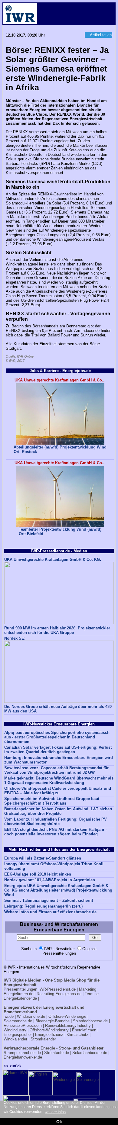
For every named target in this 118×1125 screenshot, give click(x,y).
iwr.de (9, 1016)
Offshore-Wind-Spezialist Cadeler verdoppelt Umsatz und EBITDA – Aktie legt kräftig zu (57, 790)
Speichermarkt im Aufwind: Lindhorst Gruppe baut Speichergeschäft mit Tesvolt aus (51, 800)
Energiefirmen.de (18, 994)
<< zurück (12, 1066)
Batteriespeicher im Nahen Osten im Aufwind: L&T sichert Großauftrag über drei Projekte (58, 811)
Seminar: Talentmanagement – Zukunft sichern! (48, 900)
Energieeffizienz (49, 1034)
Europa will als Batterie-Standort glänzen (42, 858)
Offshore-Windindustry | (50, 1030)
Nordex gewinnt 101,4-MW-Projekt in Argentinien (49, 880)
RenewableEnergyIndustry (68, 1025)
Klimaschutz (77, 1034)
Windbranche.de (31, 1016)
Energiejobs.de (68, 994)
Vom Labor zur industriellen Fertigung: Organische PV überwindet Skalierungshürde (55, 821)
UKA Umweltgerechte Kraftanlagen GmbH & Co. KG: (52, 559)
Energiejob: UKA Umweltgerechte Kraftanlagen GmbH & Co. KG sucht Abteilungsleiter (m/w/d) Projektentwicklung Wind (58, 890)
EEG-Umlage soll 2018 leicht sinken (37, 874)
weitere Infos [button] (55, 1112)
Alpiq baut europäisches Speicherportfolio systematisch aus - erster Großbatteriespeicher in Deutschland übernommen (57, 737)
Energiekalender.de (20, 998)
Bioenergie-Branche (52, 1021)
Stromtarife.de (56, 1052)
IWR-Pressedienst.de (57, 989)
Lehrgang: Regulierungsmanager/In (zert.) (43, 906)
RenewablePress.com (23, 1025)
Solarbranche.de (18, 1021)
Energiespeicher (18, 1034)
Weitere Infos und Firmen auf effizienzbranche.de (50, 912)
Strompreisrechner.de (22, 1052)
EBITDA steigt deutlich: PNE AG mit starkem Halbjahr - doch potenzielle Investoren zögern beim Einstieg (55, 831)
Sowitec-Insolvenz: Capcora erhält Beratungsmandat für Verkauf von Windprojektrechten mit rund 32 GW (56, 770)
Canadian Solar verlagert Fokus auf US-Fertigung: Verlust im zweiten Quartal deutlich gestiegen (58, 749)
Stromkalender (43, 1039)
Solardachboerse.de (90, 1021)
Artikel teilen (101, 35)
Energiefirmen (84, 1030)
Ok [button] (59, 1121)
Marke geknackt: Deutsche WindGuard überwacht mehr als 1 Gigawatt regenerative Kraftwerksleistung (58, 780)
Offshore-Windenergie (67, 1016)
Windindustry (15, 1030)
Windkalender (15, 1039)
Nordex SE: (14, 638)
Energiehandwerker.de (23, 1057)
